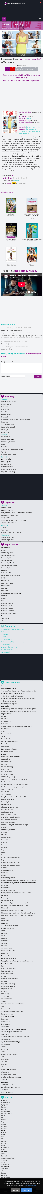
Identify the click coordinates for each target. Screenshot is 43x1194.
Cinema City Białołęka (8, 558)
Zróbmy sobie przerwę (8, 523)
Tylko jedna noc (6, 452)
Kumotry (4, 842)
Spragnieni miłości (7, 1014)
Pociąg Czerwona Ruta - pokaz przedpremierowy (17, 961)
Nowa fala (4, 422)
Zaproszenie (5, 1082)
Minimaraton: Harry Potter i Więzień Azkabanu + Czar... (19, 883)
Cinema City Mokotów (8, 563)
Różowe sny (5, 994)
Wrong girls (5, 432)
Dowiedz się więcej (30, 1185)
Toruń (3, 1162)
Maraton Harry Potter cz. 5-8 (10, 865)
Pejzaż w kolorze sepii (8, 469)
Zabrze (3, 1173)
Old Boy (3, 946)
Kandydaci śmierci (7, 467)
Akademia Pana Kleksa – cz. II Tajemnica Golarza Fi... (18, 691)
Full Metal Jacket (6, 772)
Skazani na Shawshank (8, 1009)
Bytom (3, 1107)
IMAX (3, 578)
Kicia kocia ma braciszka (9, 820)
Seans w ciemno (6, 999)
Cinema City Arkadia (7, 553)
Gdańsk (3, 1120)
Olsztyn (3, 1139)
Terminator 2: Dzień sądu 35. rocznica (13, 520)
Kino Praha (4, 588)
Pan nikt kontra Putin (8, 951)
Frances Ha (5, 409)
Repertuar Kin (12, 544)
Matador (4, 867)
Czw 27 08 (31, 69)
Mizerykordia (5, 888)
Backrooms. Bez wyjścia (9, 703)
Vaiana (3, 1047)
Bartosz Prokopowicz (13, 28)
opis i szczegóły (19, 55)
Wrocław (4, 1171)
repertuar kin (9, 55)
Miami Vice (4, 873)
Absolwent (4, 530)
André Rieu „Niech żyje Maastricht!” (12, 693)
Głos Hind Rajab (6, 792)
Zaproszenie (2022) (7, 1085)
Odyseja (5, 634)
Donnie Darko (5, 744)
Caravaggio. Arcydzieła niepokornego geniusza (16, 726)
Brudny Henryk (6, 721)
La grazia (4, 850)
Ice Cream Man (6, 464)
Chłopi (3, 731)
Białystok (4, 1100)
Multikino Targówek (7, 608)
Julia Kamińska (29, 129)
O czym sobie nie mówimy (9, 925)
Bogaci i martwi (6, 404)
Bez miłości (5, 706)
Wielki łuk (4, 1064)
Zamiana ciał (32, 263)
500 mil (3, 527)
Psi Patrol (6, 637)
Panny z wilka (5, 956)
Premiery (9, 396)
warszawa (16, 3)
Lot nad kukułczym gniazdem (10, 857)
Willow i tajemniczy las (8, 1069)
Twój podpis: (5, 376)
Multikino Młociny (7, 603)
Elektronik (4, 570)
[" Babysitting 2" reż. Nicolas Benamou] (32, 230)
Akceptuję (26, 1190)
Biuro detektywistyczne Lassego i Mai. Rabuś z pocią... (19, 709)
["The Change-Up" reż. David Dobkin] (32, 254)
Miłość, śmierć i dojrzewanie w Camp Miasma (16, 893)
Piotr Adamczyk (24, 133)
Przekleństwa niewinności (9, 978)
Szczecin (4, 1160)
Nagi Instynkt (5, 898)
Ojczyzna (4, 943)
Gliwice (3, 1124)
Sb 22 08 (8, 69)
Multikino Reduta (6, 606)
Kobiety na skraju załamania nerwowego (14, 825)
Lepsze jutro (11, 263)
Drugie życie (5, 746)
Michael (3, 875)
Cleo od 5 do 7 (6, 734)
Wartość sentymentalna (9, 1054)
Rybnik (3, 1149)
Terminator (5, 1026)
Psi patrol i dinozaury (8, 472)
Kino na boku (5, 585)
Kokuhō (3, 827)
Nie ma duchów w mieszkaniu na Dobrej (14, 905)
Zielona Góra (5, 1177)
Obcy (3, 931)
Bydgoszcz (4, 1105)
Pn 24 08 (17, 69)
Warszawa (5, 1166)
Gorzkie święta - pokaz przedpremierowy (14, 784)
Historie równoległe (7, 439)
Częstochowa (5, 1111)
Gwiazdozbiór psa (7, 510)
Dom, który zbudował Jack (10, 741)
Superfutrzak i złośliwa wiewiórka (12, 449)
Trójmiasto (5, 1164)
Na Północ (4, 895)
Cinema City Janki (6, 560)
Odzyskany (4, 447)
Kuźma (3, 845)
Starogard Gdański (7, 1158)
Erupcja (3, 754)
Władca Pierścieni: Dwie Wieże (11, 1077)
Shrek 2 (3, 1001)
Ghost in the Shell (7, 774)
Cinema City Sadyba (7, 568)
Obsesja (4, 933)
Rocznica (4, 991)
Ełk (2, 1118)
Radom (3, 1145)
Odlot (3, 936)
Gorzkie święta (6, 508)
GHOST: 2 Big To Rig (8, 777)
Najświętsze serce (7, 900)
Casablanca (5, 729)
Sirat (2, 1006)
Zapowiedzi (10, 502)
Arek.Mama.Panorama (8, 402)
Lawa (3, 855)
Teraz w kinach (12, 682)
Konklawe (4, 832)
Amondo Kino (5, 548)
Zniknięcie (4, 1090)
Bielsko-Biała (5, 1103)
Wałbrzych (4, 1169)
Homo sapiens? (6, 462)
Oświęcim (4, 1141)
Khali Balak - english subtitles (10, 817)
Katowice (4, 1128)
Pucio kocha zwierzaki (8, 427)
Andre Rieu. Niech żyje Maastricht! (12, 696)
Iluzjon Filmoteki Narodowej (10, 575)
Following (4, 764)
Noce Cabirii (5, 920)
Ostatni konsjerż (6, 948)
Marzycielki (4, 417)
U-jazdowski (5, 618)
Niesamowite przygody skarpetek (12, 910)
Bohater (4, 716)
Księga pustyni (6, 414)
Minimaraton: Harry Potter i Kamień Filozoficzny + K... (18, 880)
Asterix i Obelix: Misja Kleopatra (11, 532)
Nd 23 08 (12, 69)
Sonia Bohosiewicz (34, 131)
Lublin (3, 1135)
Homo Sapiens (6, 802)
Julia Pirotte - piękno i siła (9, 515)
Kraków (3, 1132)
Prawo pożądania (7, 973)
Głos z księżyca (6, 794)
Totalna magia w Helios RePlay (11, 1032)
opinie (32, 55)
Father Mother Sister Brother (10, 757)
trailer (27, 55)
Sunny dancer (5, 518)
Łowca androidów (7, 1092)
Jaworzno (4, 1126)
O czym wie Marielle (7, 424)
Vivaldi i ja (4, 429)
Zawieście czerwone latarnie (10, 1087)
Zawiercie (4, 1175)
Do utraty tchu (6, 459)
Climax (3, 736)
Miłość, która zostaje (8, 890)
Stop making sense (7, 1016)
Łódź (2, 1137)
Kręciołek (4, 412)
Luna (2, 601)
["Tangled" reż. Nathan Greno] (11, 205)
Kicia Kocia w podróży (8, 822)
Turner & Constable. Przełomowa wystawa (15, 1037)
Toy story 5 (5, 1034)
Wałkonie (4, 1057)
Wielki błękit (5, 1059)
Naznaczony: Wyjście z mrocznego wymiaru (15, 419)
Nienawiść (4, 908)
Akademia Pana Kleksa (8, 688)
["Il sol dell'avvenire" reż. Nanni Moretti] (11, 254)
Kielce (3, 1130)
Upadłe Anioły (5, 1044)
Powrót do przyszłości (8, 968)
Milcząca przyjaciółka (8, 878)
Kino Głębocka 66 (7, 583)
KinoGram (4, 590)
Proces (3, 976)
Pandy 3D (4, 953)
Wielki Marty (5, 1062)
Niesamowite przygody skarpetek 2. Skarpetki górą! (18, 913)
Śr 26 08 (26, 69)
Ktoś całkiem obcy (7, 840)
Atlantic (3, 550)
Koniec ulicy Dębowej (8, 442)
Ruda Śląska (5, 1147)
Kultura (3, 598)
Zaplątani (11, 214)
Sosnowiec (4, 1156)
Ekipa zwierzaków (7, 751)
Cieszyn (3, 1109)
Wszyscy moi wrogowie (8, 454)
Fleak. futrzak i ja (6, 762)
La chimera (4, 847)
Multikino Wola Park (7, 611)
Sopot (3, 1154)
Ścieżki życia (5, 996)
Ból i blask (4, 719)
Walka (3, 1052)
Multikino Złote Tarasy (8, 613)
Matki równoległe (7, 870)
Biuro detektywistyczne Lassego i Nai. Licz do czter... (18, 711)
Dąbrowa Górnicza (7, 1113)
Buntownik (4, 407)
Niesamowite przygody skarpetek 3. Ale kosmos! (17, 915)
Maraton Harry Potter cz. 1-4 (10, 862)
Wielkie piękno (11, 239)
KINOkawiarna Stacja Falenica (11, 593)
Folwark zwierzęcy (7, 767)
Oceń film (16, 180)
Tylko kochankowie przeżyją (10, 1042)
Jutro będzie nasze (7, 809)
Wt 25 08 (22, 69)
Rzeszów (4, 1152)
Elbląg (3, 1115)
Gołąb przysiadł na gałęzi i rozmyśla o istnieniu (32, 214)
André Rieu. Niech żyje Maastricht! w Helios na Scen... (18, 698)
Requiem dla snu (6, 989)
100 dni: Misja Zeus (7, 537)
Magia (3, 860)
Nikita (3, 918)
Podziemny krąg (6, 963)
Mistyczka (4, 885)
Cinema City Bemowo (8, 555)
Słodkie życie (5, 1024)
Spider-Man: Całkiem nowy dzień (13, 629)
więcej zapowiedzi (8, 540)
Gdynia (3, 1122)
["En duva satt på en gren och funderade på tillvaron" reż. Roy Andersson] (32, 205)
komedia (29, 118)
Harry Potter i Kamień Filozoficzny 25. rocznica (16, 513)
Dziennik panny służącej (9, 749)
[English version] (40, 2)
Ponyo (3, 966)
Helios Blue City (6, 573)
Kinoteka (4, 596)
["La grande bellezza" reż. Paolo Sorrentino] (11, 230)
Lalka (3, 444)
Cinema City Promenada (9, 565)
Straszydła (7, 652)
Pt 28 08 (35, 69)
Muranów (4, 616)
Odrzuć (15, 1190)
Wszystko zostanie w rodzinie (32, 239)
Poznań (3, 1143)
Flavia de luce (5, 437)
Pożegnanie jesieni (7, 971)
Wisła (3, 621)
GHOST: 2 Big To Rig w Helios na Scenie (14, 779)
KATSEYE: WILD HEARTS (9, 815)
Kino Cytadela (5, 580)
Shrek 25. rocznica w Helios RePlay (12, 1004)
